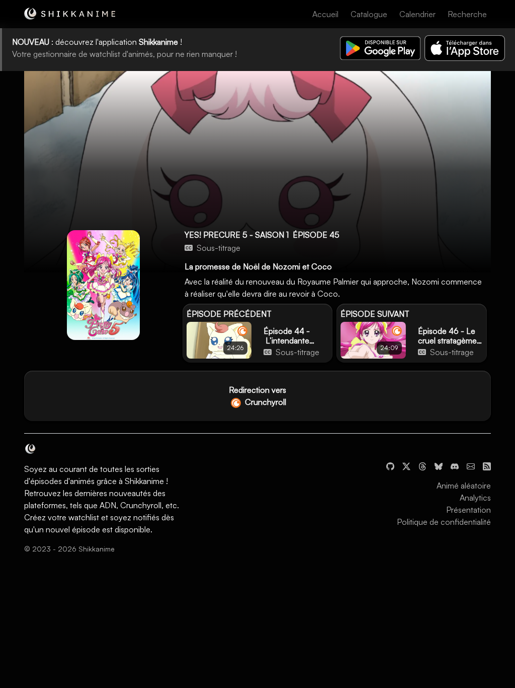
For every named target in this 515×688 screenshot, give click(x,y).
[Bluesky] (439, 465)
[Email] (471, 465)
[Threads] (422, 465)
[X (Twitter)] (406, 465)
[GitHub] (390, 465)
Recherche (467, 14)
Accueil (325, 14)
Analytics (475, 498)
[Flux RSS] (487, 465)
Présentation (468, 510)
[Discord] (455, 465)
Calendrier (417, 14)
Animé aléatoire (464, 485)
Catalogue (369, 14)
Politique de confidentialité (444, 522)
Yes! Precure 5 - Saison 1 (237, 235)
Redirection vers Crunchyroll (257, 396)
